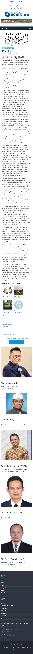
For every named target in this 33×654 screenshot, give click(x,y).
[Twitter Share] (15, 57)
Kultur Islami (4, 613)
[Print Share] (22, 57)
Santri (2, 618)
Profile (2, 582)
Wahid (15, 53)
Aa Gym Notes (5, 587)
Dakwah (3, 603)
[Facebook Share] (7, 57)
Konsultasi (3, 590)
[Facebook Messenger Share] (11, 57)
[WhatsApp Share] (3, 57)
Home (2, 580)
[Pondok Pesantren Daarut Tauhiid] (3, 28)
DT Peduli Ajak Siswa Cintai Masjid (18, 338)
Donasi (3, 593)
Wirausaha (3, 610)
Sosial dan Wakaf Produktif (8, 605)
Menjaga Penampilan (10, 334)
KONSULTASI (16, 342)
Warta (2, 585)
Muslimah (3, 615)
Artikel (4, 48)
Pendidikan (10, 48)
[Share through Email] (19, 57)
